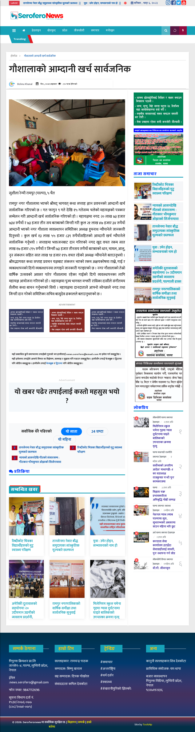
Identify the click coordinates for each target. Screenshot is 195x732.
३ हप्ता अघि (166, 487)
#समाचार (106, 662)
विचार (163, 559)
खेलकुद (51, 30)
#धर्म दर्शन (106, 675)
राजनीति (168, 452)
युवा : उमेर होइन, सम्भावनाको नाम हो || (85, 3)
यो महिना (64, 439)
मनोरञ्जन (110, 30)
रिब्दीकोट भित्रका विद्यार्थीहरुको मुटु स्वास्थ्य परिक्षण (99, 449)
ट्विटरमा (59, 363)
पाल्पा (163, 417)
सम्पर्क (81, 722)
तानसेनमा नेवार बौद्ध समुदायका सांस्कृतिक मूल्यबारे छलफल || (34, 3)
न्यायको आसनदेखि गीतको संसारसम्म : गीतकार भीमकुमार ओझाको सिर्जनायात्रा (40, 459)
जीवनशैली (79, 30)
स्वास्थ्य (168, 506)
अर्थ (154, 532)
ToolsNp (147, 724)
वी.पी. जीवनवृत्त (161, 568)
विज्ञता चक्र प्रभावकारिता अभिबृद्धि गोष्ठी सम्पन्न (164, 495)
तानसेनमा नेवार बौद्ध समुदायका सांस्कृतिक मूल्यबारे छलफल (41, 449)
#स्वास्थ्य (106, 682)
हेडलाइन (36, 30)
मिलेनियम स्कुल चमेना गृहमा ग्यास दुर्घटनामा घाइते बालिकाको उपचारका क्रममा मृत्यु (107, 610)
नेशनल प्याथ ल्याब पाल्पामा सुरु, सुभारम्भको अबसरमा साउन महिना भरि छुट (164, 520)
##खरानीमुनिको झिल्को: (116, 689)
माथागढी (161, 452)
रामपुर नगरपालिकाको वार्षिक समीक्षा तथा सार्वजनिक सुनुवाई (66, 608)
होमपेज (14, 56)
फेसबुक (49, 363)
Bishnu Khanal (24, 84)
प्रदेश (64, 30)
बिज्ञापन (72, 722)
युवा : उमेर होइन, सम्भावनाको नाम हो (105, 543)
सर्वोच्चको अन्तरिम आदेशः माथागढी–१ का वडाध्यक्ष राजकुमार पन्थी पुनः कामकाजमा (163, 473)
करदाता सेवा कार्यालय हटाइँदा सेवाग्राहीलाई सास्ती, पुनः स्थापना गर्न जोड (164, 547)
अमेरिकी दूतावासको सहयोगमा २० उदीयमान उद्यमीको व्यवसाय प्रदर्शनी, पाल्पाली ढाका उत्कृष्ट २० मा (25, 615)
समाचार (95, 30)
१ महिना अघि (169, 510)
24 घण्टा (97, 431)
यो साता (71, 431)
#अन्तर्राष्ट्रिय (107, 669)
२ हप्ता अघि (168, 422)
